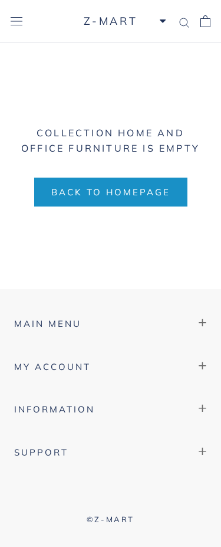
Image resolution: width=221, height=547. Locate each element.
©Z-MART (110, 519)
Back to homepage (110, 192)
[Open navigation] (16, 21)
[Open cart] (205, 21)
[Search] (184, 21)
